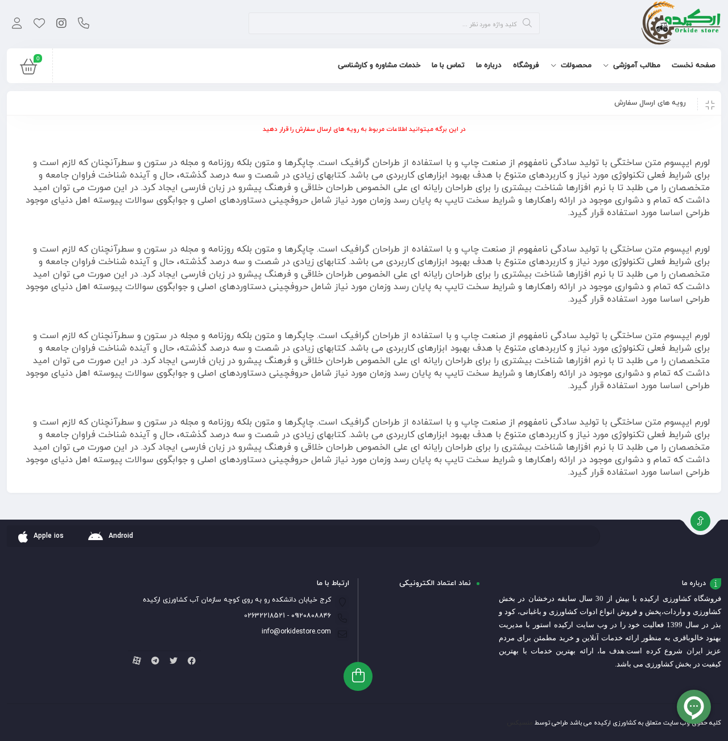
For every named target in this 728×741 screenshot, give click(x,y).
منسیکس (520, 722)
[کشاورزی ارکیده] (681, 24)
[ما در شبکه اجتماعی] (61, 24)
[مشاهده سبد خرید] (28, 69)
